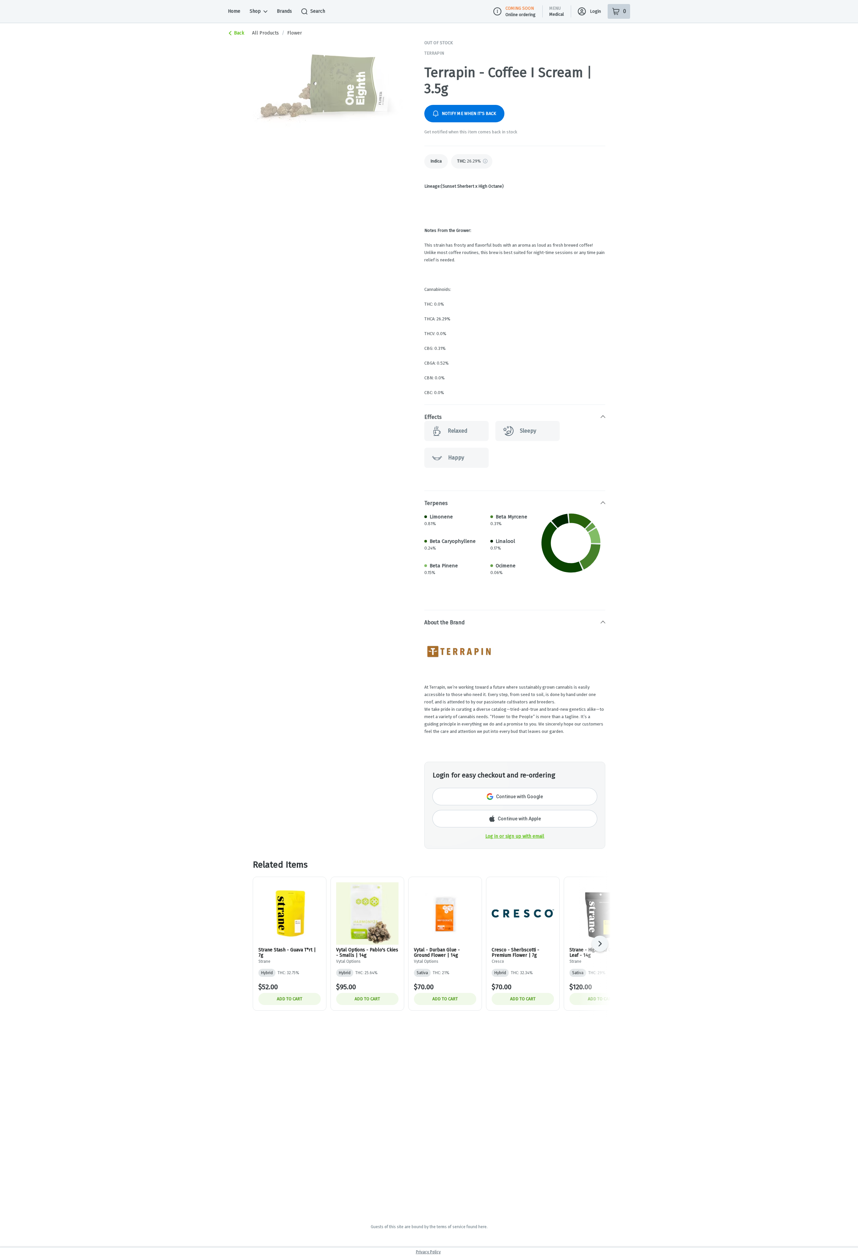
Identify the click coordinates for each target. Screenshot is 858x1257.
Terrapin (434, 53)
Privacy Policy (428, 1252)
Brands (284, 11)
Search (317, 11)
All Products (265, 33)
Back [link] (239, 33)
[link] (436, 161)
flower (294, 33)
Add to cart (289, 998)
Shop (255, 11)
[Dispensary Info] (497, 11)
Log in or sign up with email (514, 836)
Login (595, 11)
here (482, 1226)
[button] (514, 417)
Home (234, 11)
